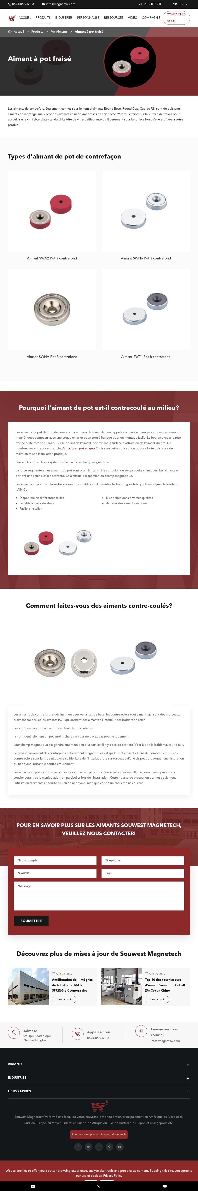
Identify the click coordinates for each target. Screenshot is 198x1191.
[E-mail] (33, 1186)
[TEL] (99, 1186)
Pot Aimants (58, 31)
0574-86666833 (23, 4)
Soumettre (31, 921)
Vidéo (132, 17)
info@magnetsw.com (60, 4)
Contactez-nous (176, 18)
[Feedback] (165, 1186)
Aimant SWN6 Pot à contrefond (146, 258)
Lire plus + (64, 999)
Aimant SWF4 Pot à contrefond (146, 357)
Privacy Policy (112, 1175)
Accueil (25, 17)
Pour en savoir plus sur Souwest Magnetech (99, 1134)
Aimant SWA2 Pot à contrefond (52, 258)
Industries (64, 17)
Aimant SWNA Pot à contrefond (52, 357)
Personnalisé (88, 17)
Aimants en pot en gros (79, 448)
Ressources (113, 17)
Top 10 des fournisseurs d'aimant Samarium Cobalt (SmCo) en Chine (165, 985)
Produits (43, 17)
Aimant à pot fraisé (89, 31)
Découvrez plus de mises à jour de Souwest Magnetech (98, 954)
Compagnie (151, 17)
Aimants (15, 1064)
